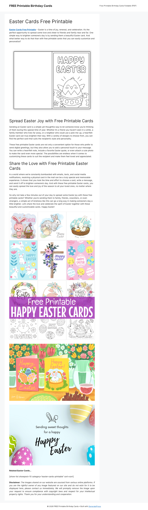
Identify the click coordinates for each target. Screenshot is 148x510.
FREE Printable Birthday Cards (30, 6)
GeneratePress (95, 506)
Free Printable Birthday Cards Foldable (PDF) (118, 6)
